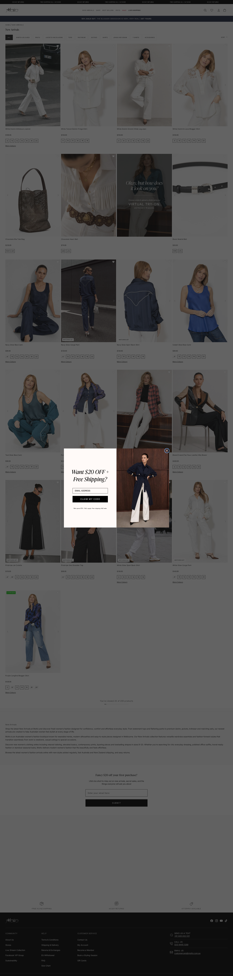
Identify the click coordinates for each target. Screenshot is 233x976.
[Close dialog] (167, 450)
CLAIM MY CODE (90, 499)
